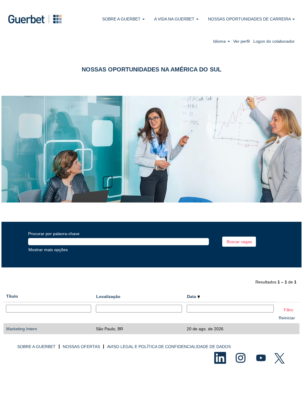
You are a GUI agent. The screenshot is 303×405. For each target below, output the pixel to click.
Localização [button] (108, 296)
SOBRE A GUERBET (36, 346)
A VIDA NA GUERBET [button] (175, 19)
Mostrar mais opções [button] (48, 249)
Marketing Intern (21, 328)
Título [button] (12, 296)
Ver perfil (241, 41)
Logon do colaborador (274, 41)
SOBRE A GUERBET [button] (122, 19)
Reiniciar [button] (287, 317)
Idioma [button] (220, 41)
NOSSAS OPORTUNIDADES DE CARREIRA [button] (250, 19)
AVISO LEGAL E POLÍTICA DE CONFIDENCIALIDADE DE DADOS (169, 346)
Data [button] (192, 296)
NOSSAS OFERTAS (81, 346)
